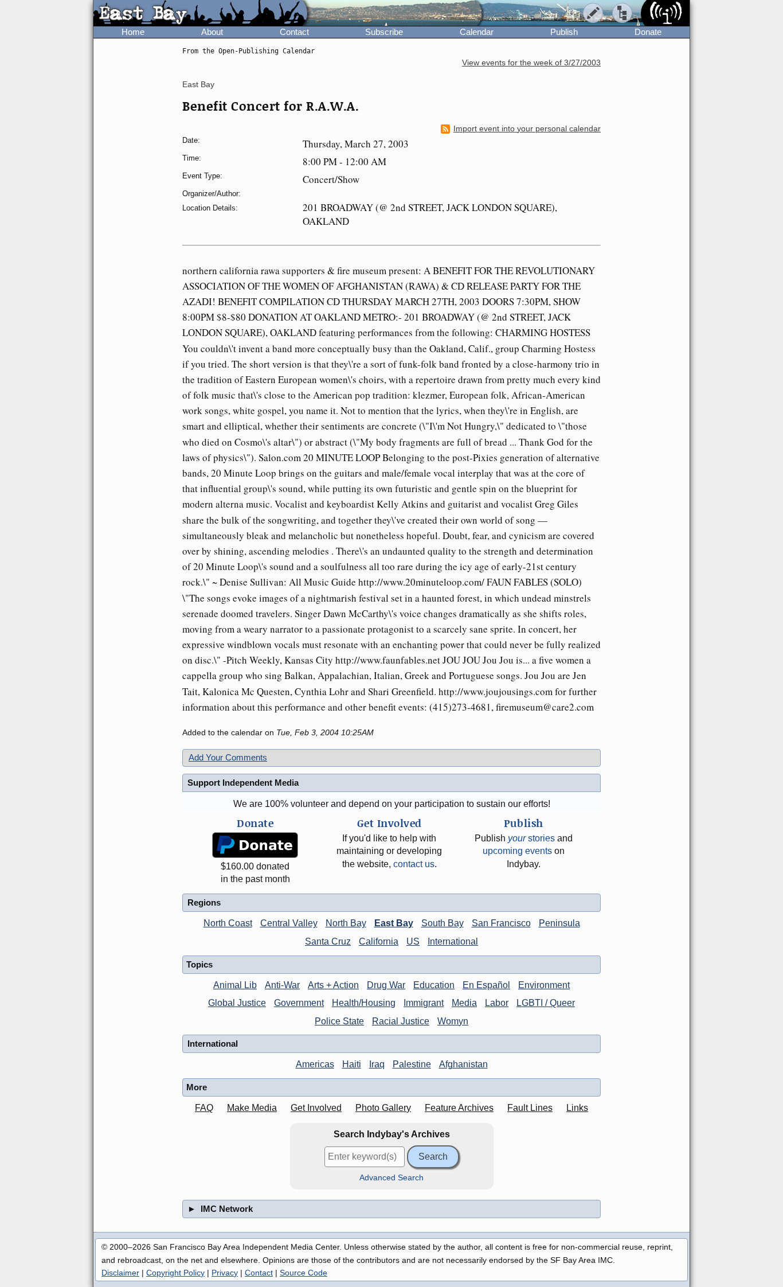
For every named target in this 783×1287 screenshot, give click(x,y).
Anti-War (282, 985)
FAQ (204, 1108)
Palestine (412, 1064)
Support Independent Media (243, 782)
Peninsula (559, 923)
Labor (496, 1003)
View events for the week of (531, 62)
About (212, 32)
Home (133, 32)
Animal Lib (235, 985)
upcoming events (517, 851)
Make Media (252, 1108)
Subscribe (384, 32)
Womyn (452, 1021)
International (453, 941)
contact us (413, 864)
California (378, 941)
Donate (648, 32)
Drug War (386, 985)
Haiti (351, 1064)
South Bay (442, 923)
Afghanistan (463, 1064)
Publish (564, 32)
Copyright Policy (175, 1272)
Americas (315, 1064)
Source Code (303, 1272)
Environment (544, 985)
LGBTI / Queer (545, 1003)
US (413, 941)
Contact (294, 32)
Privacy (225, 1272)
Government (299, 1003)
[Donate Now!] (255, 845)
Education (434, 985)
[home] (200, 14)
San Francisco (501, 923)
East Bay (198, 84)
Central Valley (289, 923)
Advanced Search (391, 1177)
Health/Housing (364, 1003)
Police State (339, 1021)
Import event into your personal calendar (527, 128)
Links (577, 1108)
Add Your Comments (228, 757)
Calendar (477, 32)
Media (464, 1003)
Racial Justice (400, 1021)
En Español (486, 985)
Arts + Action (333, 985)
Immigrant (424, 1003)
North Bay (346, 923)
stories (531, 838)
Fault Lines (530, 1108)
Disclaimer (120, 1272)
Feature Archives (459, 1108)
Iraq (377, 1064)
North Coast (227, 923)
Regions (204, 902)
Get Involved (316, 1108)
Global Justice (237, 1003)
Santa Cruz (328, 941)
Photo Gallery (383, 1108)
